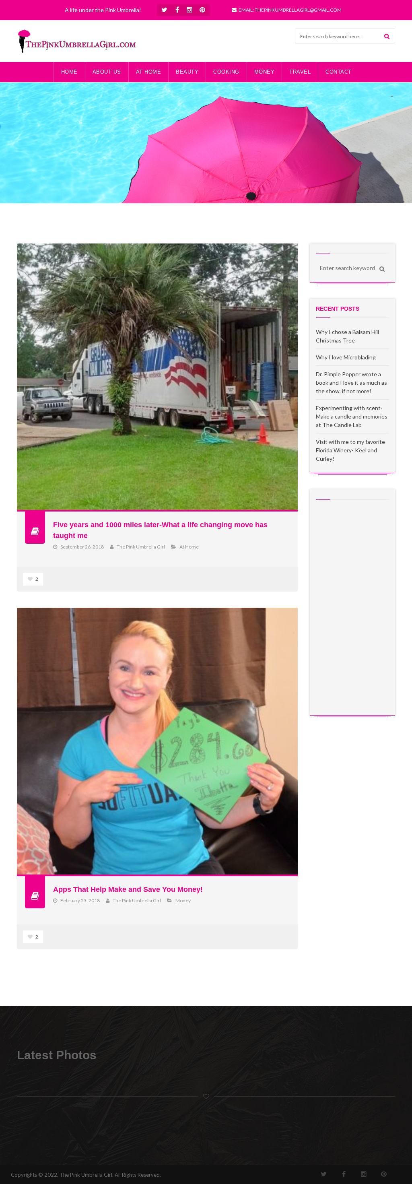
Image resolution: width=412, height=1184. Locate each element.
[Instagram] (189, 10)
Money (183, 900)
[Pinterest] (203, 10)
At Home (189, 547)
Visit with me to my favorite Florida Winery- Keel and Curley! (350, 450)
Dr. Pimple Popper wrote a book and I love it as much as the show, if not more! (351, 382)
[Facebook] (177, 10)
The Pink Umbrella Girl (141, 547)
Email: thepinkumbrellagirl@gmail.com (290, 10)
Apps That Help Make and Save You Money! (128, 889)
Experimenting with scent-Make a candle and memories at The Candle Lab (351, 416)
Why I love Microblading (346, 357)
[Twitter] (164, 10)
